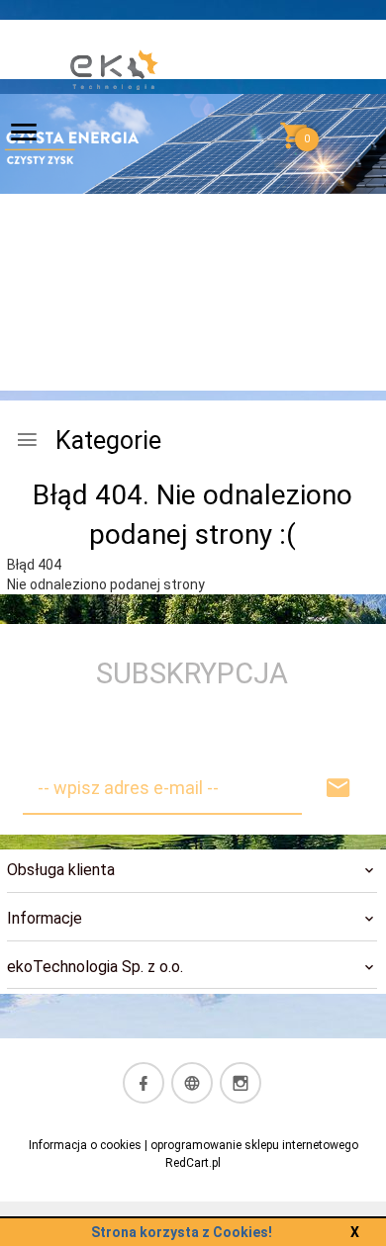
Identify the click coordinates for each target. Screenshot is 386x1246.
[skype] (192, 1083)
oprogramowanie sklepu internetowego (254, 1145)
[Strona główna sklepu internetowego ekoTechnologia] (114, 137)
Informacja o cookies (85, 1145)
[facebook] (143, 1083)
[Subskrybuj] (338, 788)
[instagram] (240, 1083)
